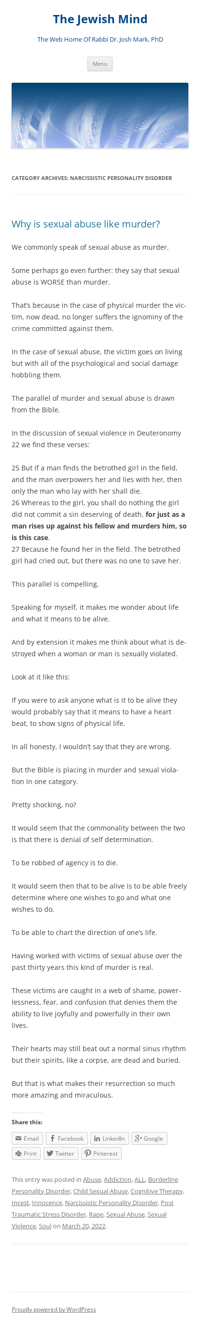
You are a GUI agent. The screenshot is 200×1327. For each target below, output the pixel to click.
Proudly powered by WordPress (54, 1309)
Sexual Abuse (125, 1214)
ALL (139, 1179)
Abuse (92, 1179)
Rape (96, 1214)
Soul (45, 1225)
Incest (20, 1202)
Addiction (118, 1179)
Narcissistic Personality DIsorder (111, 1202)
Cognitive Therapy (157, 1191)
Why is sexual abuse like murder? (86, 223)
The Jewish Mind (100, 19)
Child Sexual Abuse (100, 1191)
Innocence (47, 1202)
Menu (100, 63)
